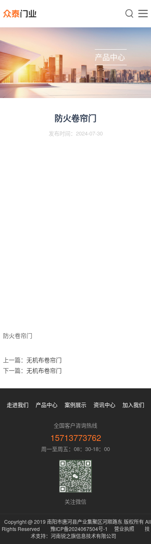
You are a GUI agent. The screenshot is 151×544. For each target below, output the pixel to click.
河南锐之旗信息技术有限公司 (83, 535)
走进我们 (18, 405)
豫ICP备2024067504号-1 (79, 528)
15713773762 (75, 437)
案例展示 (75, 405)
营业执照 (124, 528)
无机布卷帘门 (44, 360)
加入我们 (133, 405)
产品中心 (46, 405)
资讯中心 (104, 405)
